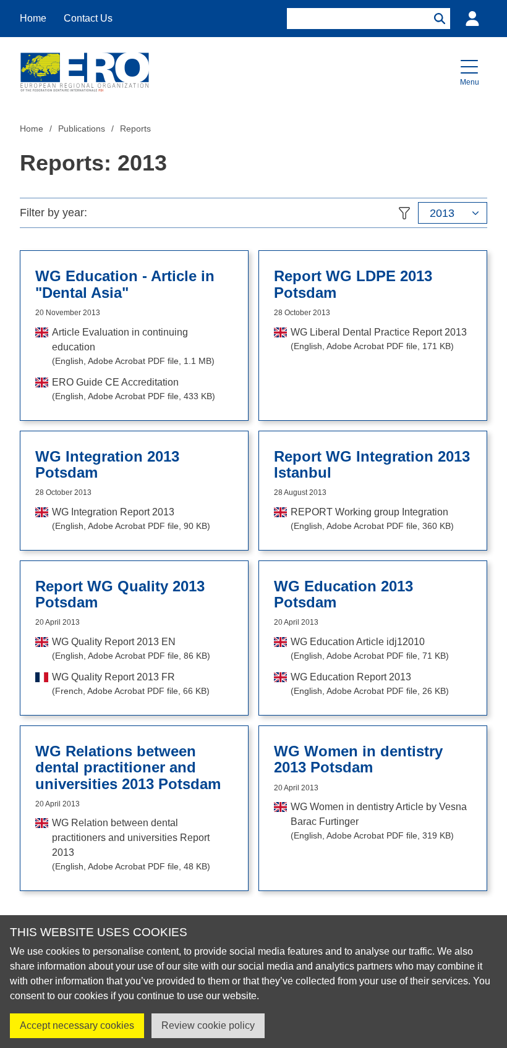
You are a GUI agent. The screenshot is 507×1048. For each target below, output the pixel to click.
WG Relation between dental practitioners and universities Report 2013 (131, 844)
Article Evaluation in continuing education (133, 346)
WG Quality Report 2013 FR (131, 684)
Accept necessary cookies (77, 1025)
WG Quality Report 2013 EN (131, 648)
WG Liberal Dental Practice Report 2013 (379, 339)
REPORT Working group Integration (372, 519)
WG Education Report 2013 (370, 684)
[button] (469, 72)
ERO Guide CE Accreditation (133, 389)
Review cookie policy (208, 1025)
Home (33, 18)
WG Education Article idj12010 (370, 648)
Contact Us (88, 18)
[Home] (85, 71)
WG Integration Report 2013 (131, 519)
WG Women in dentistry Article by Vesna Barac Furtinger (379, 820)
